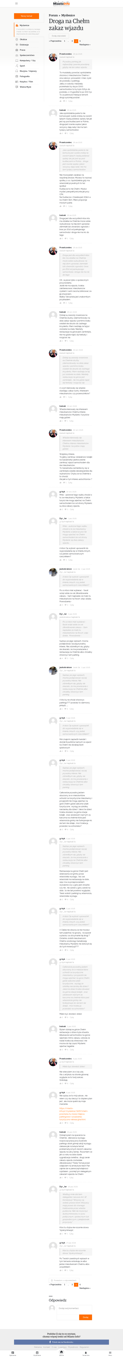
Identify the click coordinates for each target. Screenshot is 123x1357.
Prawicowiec (65, 54)
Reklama (38, 1347)
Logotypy (62, 1347)
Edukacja (24, 45)
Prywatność (73, 1347)
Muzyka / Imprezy (28, 71)
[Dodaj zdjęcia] (57, 1317)
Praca (22, 50)
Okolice (23, 39)
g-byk (62, 492)
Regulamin (84, 1347)
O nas (54, 1347)
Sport (22, 66)
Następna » (85, 44)
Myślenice (24, 25)
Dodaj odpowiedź (59, 36)
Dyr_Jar (63, 518)
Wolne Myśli (25, 87)
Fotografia (25, 76)
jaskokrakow (65, 569)
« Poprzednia (55, 41)
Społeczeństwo (27, 55)
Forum (53, 15)
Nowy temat (26, 16)
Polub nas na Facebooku (62, 1342)
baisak (62, 110)
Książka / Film (26, 82)
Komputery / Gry (28, 60)
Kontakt (46, 1347)
